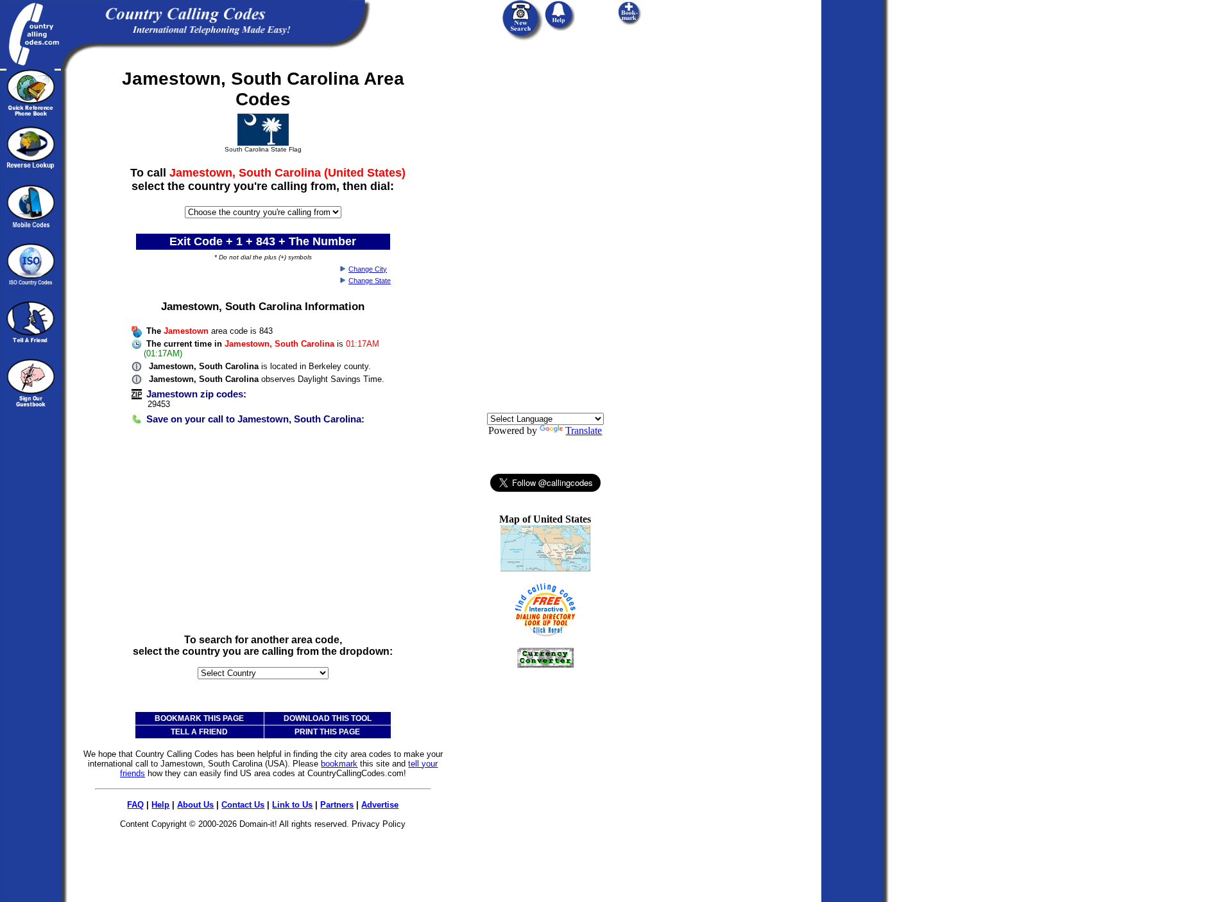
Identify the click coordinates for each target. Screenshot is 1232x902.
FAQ (135, 805)
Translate (583, 430)
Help (160, 805)
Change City (367, 269)
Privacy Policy (379, 824)
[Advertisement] (263, 534)
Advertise (379, 805)
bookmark (339, 763)
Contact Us (242, 805)
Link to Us (292, 805)
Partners (337, 805)
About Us (195, 805)
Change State (369, 280)
